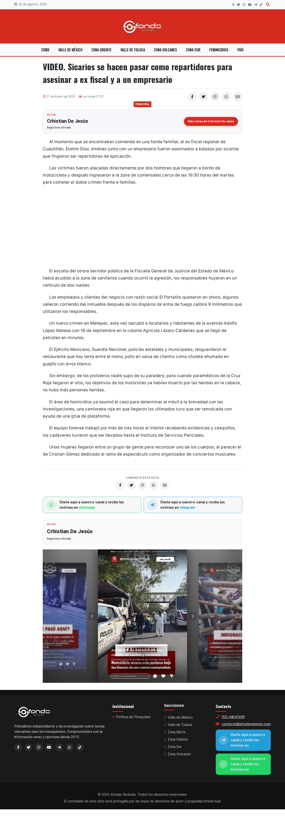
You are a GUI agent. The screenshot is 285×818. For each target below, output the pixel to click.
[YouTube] (250, 4)
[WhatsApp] (226, 96)
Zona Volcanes (165, 49)
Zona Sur (193, 49)
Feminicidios (218, 49)
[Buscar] (268, 4)
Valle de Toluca (132, 49)
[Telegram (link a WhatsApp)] (59, 747)
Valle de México (70, 49)
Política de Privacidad (133, 717)
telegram (187, 507)
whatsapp (87, 507)
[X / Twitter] (28, 747)
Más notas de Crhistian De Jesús (211, 121)
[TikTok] (261, 4)
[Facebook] (233, 4)
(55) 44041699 (233, 717)
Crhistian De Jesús (67, 121)
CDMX (45, 49)
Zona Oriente (101, 49)
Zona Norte (176, 732)
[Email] (237, 96)
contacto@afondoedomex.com (246, 724)
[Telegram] (255, 4)
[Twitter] (203, 96)
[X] (238, 4)
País (240, 49)
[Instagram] (244, 4)
